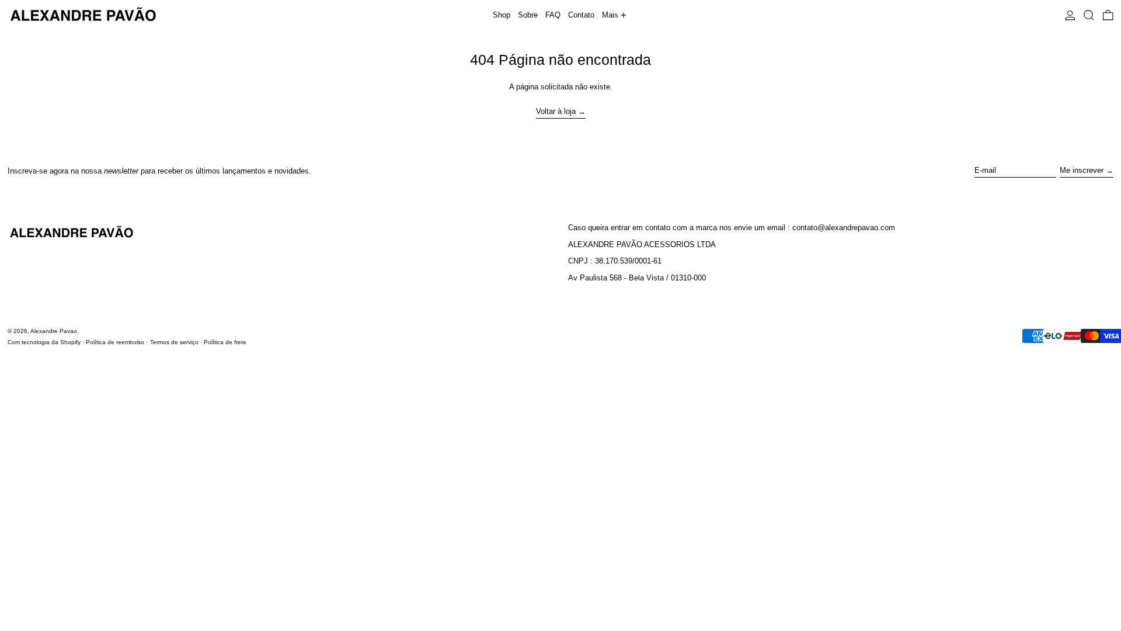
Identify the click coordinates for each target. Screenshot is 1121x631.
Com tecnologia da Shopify (44, 342)
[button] (1089, 15)
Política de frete (225, 342)
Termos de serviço (174, 342)
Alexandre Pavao (53, 331)
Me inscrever (1081, 170)
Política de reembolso (115, 342)
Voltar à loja (556, 111)
